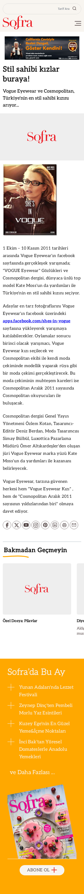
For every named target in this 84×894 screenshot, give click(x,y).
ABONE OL (38, 870)
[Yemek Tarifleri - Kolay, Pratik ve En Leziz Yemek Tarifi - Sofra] (18, 22)
